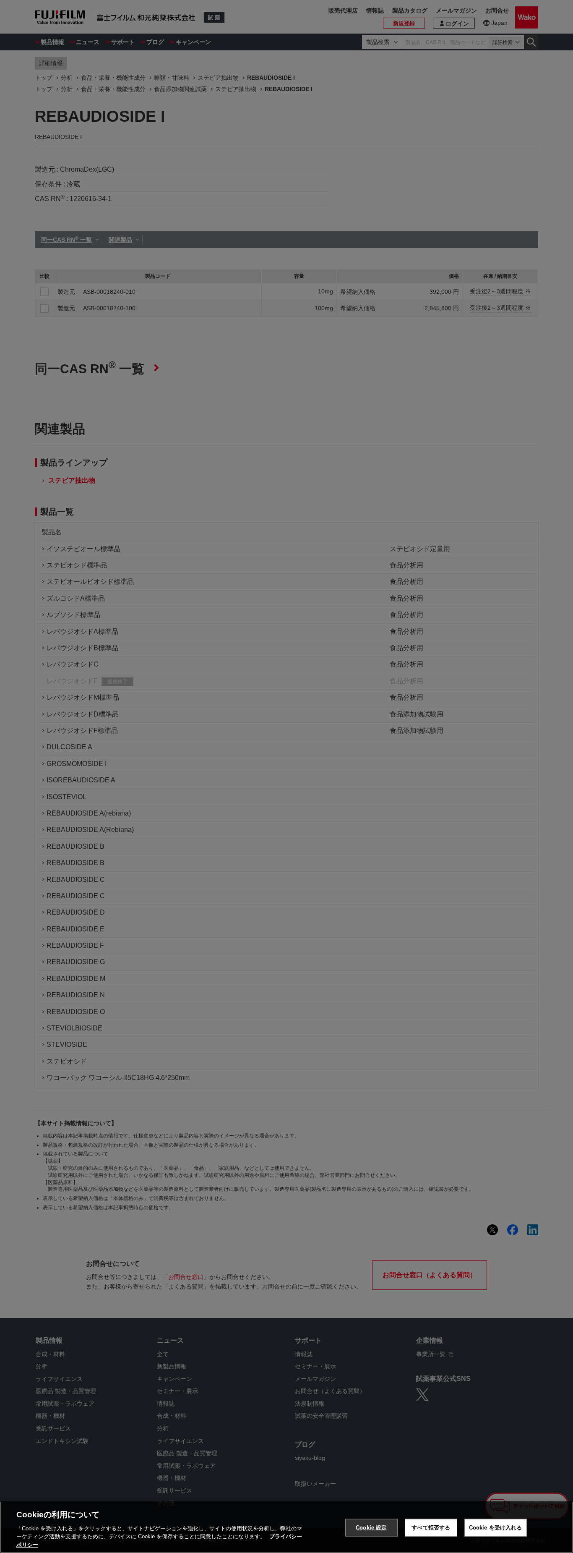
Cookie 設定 (371, 1527)
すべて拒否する (431, 1527)
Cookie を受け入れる (495, 1527)
